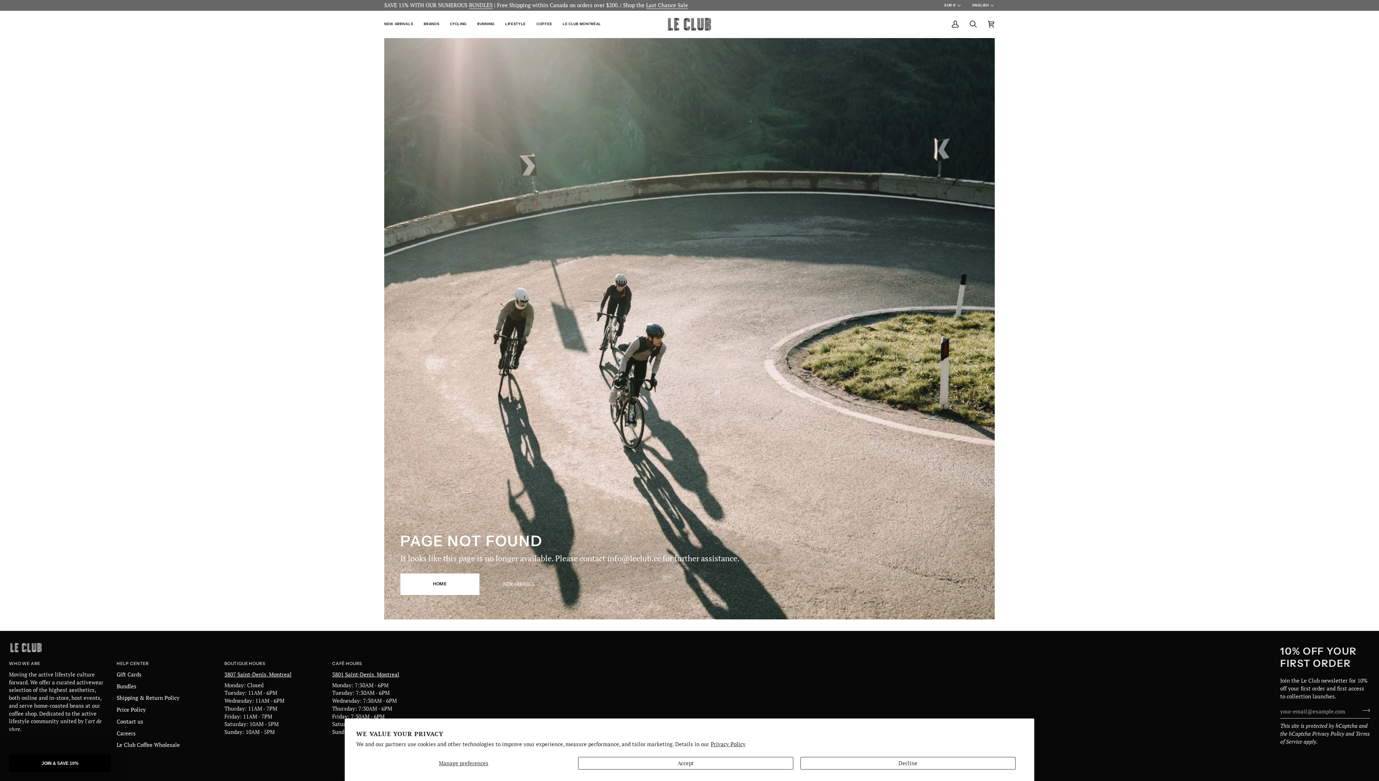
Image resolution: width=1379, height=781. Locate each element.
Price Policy (131, 709)
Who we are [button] (24, 663)
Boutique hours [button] (244, 663)
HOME (440, 583)
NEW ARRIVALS (518, 584)
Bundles (126, 686)
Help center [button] (133, 663)
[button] (401, 24)
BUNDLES (481, 5)
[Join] (1364, 710)
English (980, 5)
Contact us (130, 721)
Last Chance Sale (667, 5)
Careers (126, 733)
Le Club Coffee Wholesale (148, 745)
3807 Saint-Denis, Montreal (258, 674)
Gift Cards (129, 674)
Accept (686, 763)
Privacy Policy (728, 744)
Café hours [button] (347, 663)
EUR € (950, 5)
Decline (908, 763)
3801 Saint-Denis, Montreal (365, 674)
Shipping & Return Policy (148, 697)
